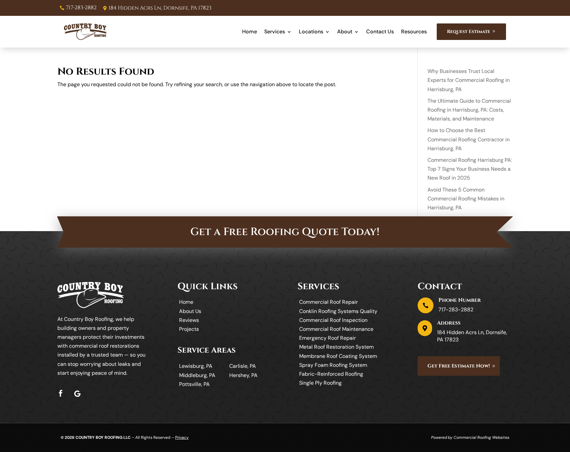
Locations (311, 31)
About (344, 31)
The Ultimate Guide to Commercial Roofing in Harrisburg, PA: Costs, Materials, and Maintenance (469, 109)
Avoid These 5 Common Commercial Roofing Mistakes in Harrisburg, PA (466, 198)
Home (249, 31)
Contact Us (380, 31)
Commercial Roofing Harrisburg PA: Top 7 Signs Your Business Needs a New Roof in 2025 (470, 168)
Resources (414, 31)
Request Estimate (468, 31)
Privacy (182, 437)
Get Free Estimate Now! (459, 366)
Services (274, 31)
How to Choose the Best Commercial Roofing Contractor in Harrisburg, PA (469, 139)
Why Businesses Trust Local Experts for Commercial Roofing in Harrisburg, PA (469, 80)
